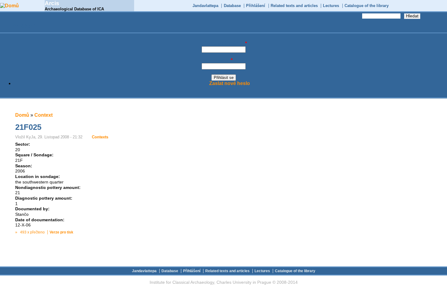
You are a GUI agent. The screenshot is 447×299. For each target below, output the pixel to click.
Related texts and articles (294, 6)
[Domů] (9, 5)
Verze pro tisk (61, 232)
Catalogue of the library (367, 6)
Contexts (100, 137)
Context (43, 115)
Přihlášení (255, 6)
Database (232, 6)
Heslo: (224, 60)
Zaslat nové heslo (229, 83)
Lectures (331, 6)
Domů (22, 115)
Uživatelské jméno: (223, 43)
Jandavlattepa (205, 6)
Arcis (52, 3)
